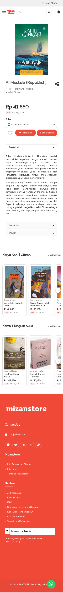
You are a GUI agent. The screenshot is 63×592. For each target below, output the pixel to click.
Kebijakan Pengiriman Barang (22, 507)
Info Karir (12, 469)
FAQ (9, 502)
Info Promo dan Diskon (19, 464)
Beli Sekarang (47, 133)
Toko (8, 119)
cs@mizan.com (17, 434)
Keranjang (26, 133)
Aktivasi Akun (14, 493)
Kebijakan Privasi (16, 516)
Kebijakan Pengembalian (20, 512)
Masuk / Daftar (51, 3)
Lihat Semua (54, 255)
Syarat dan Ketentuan (18, 521)
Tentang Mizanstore (17, 474)
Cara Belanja (13, 498)
